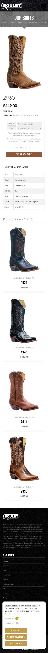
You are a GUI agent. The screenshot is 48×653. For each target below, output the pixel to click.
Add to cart (26, 154)
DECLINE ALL (16, 643)
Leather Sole (33, 23)
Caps (4, 570)
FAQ (4, 589)
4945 (24, 352)
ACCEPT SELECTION (16, 637)
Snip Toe (22, 23)
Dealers (5, 579)
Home (5, 23)
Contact (5, 593)
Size (11, 128)
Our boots (6, 566)
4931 (24, 282)
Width (11, 124)
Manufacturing (8, 584)
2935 (24, 491)
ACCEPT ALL (16, 630)
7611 (24, 422)
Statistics (9, 623)
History (5, 561)
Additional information (16, 167)
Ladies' (13, 23)
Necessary (9, 618)
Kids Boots (6, 575)
